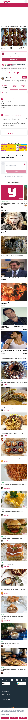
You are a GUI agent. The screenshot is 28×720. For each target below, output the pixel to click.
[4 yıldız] (15, 134)
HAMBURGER (3, 536)
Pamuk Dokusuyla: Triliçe (7, 564)
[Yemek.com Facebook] (21, 680)
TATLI (2, 562)
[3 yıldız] (13, 134)
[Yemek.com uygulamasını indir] (6, 683)
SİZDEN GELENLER (4, 201)
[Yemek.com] (7, 2)
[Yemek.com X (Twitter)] (17, 680)
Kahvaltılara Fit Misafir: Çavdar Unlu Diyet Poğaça (12, 617)
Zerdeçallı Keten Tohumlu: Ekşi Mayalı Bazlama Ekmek (13, 670)
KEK (1, 380)
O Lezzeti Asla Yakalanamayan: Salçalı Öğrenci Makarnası (13, 485)
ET (1, 405)
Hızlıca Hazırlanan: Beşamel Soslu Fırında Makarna (12, 512)
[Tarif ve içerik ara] (21, 1)
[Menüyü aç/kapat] (1, 1)
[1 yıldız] (8, 134)
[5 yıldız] (17, 134)
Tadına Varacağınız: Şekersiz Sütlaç (10, 643)
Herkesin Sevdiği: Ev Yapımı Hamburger (11, 538)
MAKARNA (3, 482)
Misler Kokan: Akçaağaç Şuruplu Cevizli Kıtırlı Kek (13, 590)
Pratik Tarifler (4, 5)
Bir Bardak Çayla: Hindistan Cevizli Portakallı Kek (14, 382)
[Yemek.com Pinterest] (25, 680)
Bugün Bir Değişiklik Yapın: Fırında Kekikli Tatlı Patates (12, 204)
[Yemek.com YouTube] (12, 680)
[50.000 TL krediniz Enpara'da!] (14, 147)
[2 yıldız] (11, 134)
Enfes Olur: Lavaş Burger (7, 408)
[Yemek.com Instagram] (2, 680)
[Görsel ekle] (25, 164)
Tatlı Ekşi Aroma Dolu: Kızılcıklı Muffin (11, 459)
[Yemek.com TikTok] (7, 680)
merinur (7, 77)
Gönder (16, 171)
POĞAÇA (2, 614)
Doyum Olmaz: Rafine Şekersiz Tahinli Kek (12, 433)
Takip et (24, 77)
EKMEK (2, 667)
